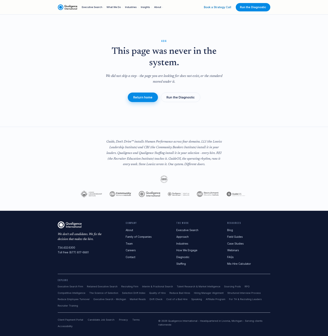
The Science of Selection (103, 293)
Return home (142, 97)
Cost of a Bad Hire (177, 299)
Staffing (181, 263)
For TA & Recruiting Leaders (245, 299)
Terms (136, 319)
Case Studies (235, 243)
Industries (131, 7)
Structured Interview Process (244, 293)
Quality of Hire (157, 293)
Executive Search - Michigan (110, 299)
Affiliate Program (215, 299)
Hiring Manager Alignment (209, 293)
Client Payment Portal (70, 319)
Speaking (196, 299)
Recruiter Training (68, 305)
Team (129, 243)
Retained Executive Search (102, 286)
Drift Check (156, 299)
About (157, 7)
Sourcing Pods (232, 286)
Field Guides (235, 236)
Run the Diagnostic (253, 7)
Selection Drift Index (133, 293)
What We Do (113, 7)
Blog (230, 230)
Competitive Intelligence (71, 293)
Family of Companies (139, 236)
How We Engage (186, 250)
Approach (182, 236)
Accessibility (65, 326)
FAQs (230, 257)
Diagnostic (182, 257)
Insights (145, 7)
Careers (131, 250)
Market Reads (138, 299)
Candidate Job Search (101, 319)
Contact (130, 257)
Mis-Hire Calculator (239, 263)
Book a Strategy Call (217, 7)
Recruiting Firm (129, 286)
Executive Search (92, 7)
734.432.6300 (66, 247)
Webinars (233, 250)
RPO (247, 286)
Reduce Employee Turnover (74, 299)
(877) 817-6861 (79, 252)
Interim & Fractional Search (157, 286)
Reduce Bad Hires (180, 293)
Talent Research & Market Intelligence (198, 286)
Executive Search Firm (70, 286)
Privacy (123, 319)
